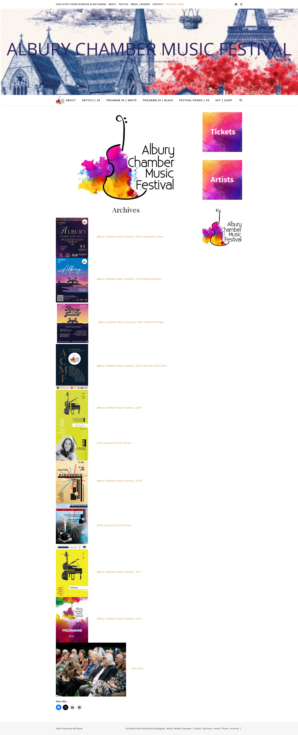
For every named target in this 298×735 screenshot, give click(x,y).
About (112, 4)
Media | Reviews (140, 4)
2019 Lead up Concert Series (114, 442)
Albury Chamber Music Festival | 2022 (132, 365)
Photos (123, 4)
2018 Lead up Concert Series (114, 525)
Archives (234, 728)
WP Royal (77, 728)
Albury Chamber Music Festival (149, 48)
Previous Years (175, 4)
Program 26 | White (121, 100)
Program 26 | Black (158, 100)
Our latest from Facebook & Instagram (81, 4)
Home (217, 728)
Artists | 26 (91, 100)
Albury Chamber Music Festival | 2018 (119, 480)
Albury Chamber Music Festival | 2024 (129, 279)
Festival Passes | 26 (194, 100)
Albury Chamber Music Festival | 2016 (119, 618)
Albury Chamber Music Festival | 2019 (119, 407)
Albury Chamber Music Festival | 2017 (119, 571)
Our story (137, 668)
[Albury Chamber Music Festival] (60, 100)
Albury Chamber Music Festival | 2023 (131, 322)
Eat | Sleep (224, 100)
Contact (157, 4)
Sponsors (207, 728)
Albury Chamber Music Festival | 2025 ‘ (130, 236)
